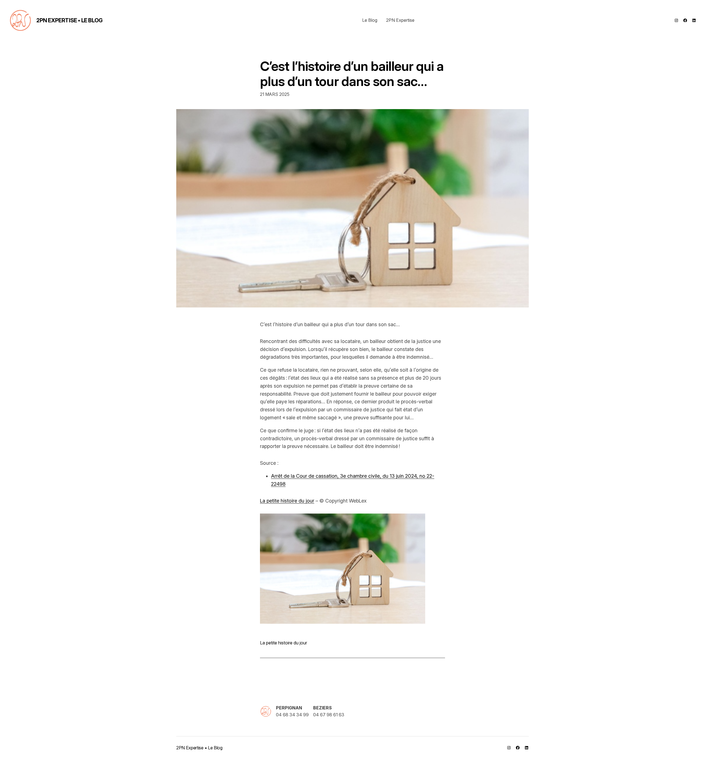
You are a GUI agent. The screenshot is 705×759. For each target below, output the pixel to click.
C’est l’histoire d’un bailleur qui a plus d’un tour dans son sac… (352, 73)
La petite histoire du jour (287, 501)
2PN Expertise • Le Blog (69, 20)
